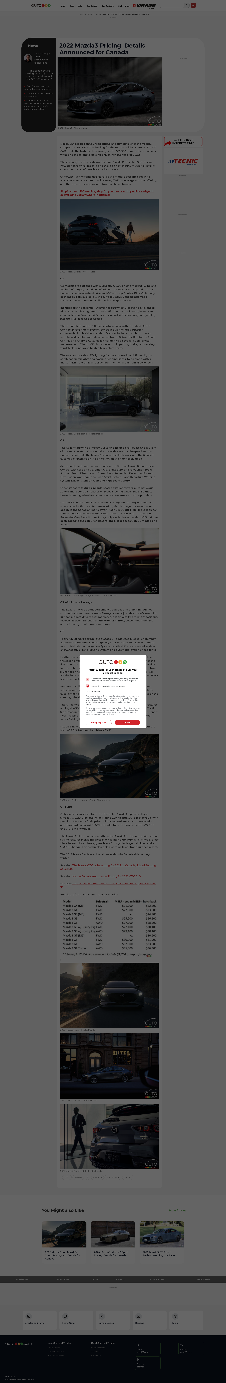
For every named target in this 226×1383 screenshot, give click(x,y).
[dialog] (113, 691)
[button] (113, 691)
